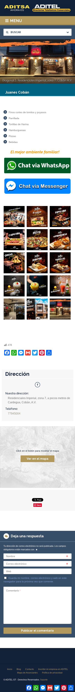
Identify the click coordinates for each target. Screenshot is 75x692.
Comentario (13, 590)
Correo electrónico (16, 563)
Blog (19, 669)
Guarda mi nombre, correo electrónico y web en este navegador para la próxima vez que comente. (35, 580)
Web (8, 571)
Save (39, 505)
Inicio (9, 669)
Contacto (29, 669)
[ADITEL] (37, 8)
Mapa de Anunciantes (27, 673)
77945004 (14, 413)
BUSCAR (15, 32)
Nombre (10, 556)
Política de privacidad (52, 673)
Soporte (44, 680)
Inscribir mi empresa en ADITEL (53, 669)
